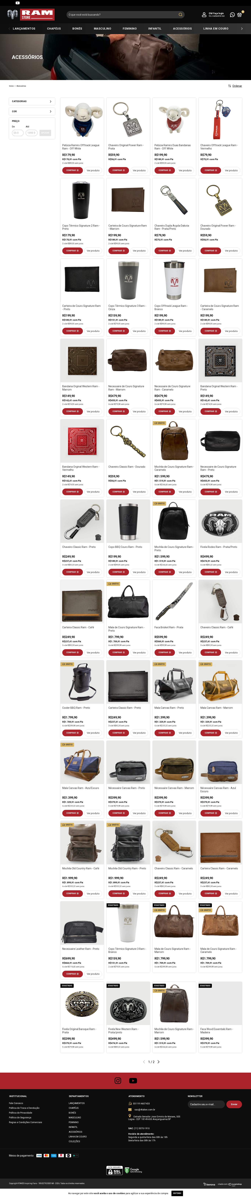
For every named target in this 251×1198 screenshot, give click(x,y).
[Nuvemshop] (230, 1185)
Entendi (177, 1193)
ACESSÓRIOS (182, 28)
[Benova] (209, 1185)
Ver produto (93, 170)
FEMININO (130, 28)
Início (11, 86)
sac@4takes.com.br (145, 1109)
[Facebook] (11, 3)
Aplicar (45, 133)
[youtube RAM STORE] (133, 1080)
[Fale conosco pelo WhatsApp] (232, 14)
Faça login (218, 13)
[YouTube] (17, 3)
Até (27, 126)
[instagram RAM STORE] (118, 1080)
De (13, 126)
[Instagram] (4, 3)
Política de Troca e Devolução (24, 1108)
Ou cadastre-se (217, 16)
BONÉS (77, 28)
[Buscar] (180, 14)
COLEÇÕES (74, 1141)
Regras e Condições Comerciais (25, 1122)
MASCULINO (102, 28)
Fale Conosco (16, 1103)
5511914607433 (141, 1103)
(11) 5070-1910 (142, 1128)
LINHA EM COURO (215, 28)
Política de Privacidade (20, 1113)
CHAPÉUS (54, 28)
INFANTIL (155, 28)
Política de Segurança (20, 1117)
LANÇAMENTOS (24, 28)
